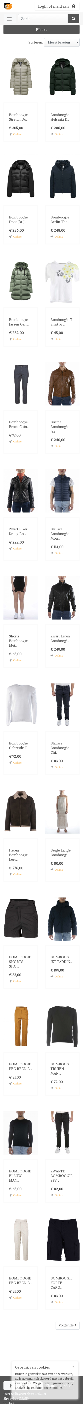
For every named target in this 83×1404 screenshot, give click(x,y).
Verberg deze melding (30, 1393)
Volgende (66, 1325)
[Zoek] (73, 18)
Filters (41, 29)
